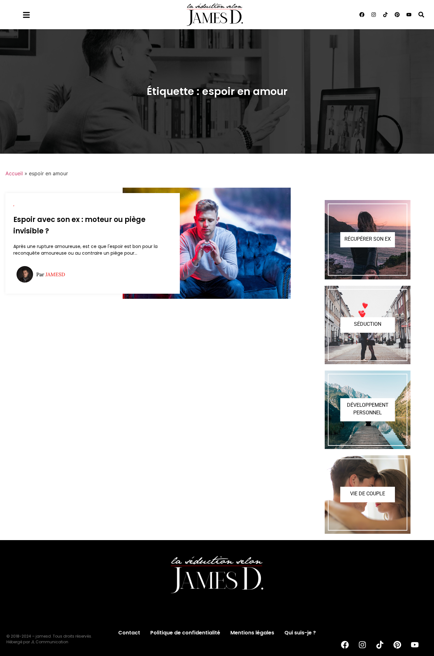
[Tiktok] (385, 15)
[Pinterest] (397, 15)
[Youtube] (409, 15)
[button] (421, 14)
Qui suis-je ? (300, 632)
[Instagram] (374, 15)
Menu (43, 13)
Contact (129, 632)
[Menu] (26, 15)
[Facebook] (362, 15)
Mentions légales (252, 632)
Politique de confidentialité (185, 632)
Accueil (14, 173)
